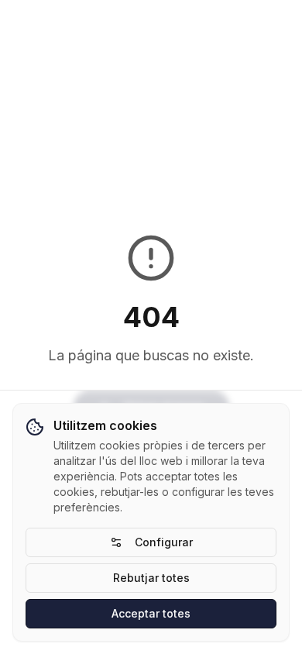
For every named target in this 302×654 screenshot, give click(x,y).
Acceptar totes (151, 613)
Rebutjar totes (151, 577)
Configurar (164, 542)
